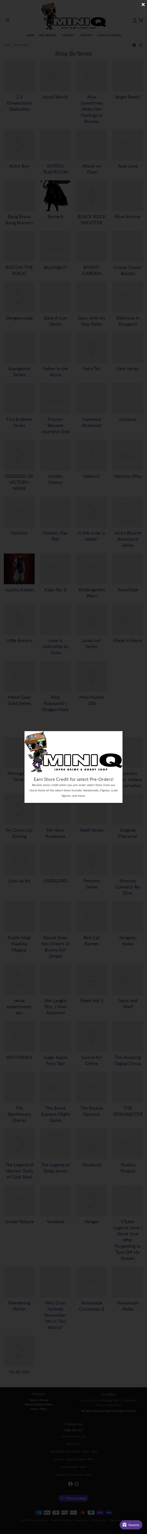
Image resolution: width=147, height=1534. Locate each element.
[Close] (143, 4)
